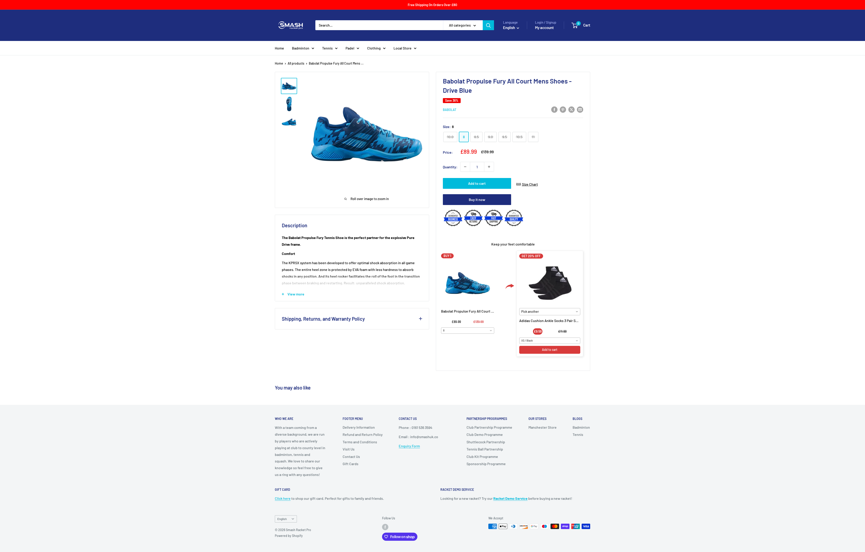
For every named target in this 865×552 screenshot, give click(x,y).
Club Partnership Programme (489, 427)
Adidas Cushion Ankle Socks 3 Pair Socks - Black (556, 320)
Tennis (327, 48)
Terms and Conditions (360, 442)
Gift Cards (350, 464)
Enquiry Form (409, 446)
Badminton (300, 48)
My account (544, 27)
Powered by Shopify (289, 536)
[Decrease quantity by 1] (465, 166)
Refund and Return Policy (363, 434)
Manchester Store (542, 427)
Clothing (374, 48)
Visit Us (349, 449)
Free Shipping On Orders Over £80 (432, 5)
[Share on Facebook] (554, 109)
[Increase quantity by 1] (489, 166)
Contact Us (351, 456)
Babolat (449, 110)
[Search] (488, 25)
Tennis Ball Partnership (485, 449)
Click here (283, 498)
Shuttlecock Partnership (486, 442)
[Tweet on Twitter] (571, 109)
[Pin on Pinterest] (563, 109)
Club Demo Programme (485, 434)
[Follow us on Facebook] (385, 527)
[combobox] (467, 330)
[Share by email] (580, 109)
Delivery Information (359, 427)
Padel (350, 48)
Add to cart (477, 183)
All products (296, 63)
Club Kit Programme (482, 456)
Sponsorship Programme (486, 464)
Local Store (403, 48)
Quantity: (450, 167)
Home (279, 48)
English (282, 519)
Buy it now (477, 199)
